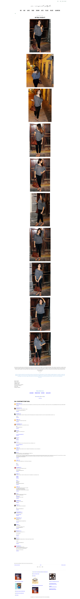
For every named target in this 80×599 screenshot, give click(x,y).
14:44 (20, 530)
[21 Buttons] (36, 571)
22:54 (21, 517)
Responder (17, 405)
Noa (16, 452)
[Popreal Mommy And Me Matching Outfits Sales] (37, 585)
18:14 (19, 473)
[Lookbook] (39, 571)
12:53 (19, 447)
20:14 (17, 493)
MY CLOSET (46, 10)
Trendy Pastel (18, 496)
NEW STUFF (51, 10)
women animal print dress (52, 588)
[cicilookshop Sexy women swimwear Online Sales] (18, 589)
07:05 (19, 419)
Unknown (17, 419)
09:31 (18, 430)
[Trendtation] (46, 571)
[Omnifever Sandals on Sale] (35, 583)
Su (16, 493)
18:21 (17, 480)
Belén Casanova (18, 517)
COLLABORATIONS (57, 10)
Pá (16, 480)
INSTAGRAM (37, 10)
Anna (17, 430)
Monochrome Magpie (18, 514)
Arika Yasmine (18, 467)
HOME (21, 10)
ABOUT (24, 10)
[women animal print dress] (52, 589)
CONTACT (28, 10)
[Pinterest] (42, 571)
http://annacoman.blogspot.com (20, 434)
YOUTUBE (33, 10)
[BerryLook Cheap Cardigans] (19, 581)
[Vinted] (33, 571)
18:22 (19, 486)
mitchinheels (17, 413)
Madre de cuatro (18, 403)
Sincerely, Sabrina (17, 476)
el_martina (17, 500)
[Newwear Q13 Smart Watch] (53, 586)
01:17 (18, 524)
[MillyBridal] (34, 575)
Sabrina (17, 473)
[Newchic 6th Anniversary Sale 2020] (54, 581)
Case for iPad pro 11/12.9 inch (52, 583)
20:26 (20, 500)
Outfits (40, 398)
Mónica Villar (18, 530)
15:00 (20, 467)
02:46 (21, 403)
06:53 (20, 413)
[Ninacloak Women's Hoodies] (35, 573)
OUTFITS (42, 10)
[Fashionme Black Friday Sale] (18, 579)
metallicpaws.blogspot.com (19, 444)
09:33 (18, 437)
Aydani (17, 524)
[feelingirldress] (52, 579)
